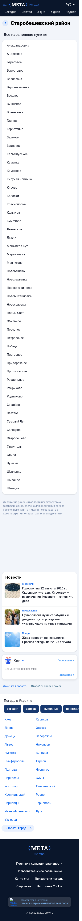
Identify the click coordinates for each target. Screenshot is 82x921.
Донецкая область (15, 686)
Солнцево (14, 430)
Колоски (13, 196)
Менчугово (15, 263)
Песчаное (13, 329)
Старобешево (16, 438)
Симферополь (15, 761)
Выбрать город (15, 828)
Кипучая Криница (19, 179)
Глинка (12, 120)
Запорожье (44, 736)
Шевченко (14, 471)
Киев (8, 719)
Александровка (18, 45)
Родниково (15, 396)
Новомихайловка (19, 296)
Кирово (12, 187)
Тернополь (43, 803)
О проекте (23, 886)
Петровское (15, 338)
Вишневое (14, 104)
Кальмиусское (17, 154)
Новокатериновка (19, 288)
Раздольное (15, 380)
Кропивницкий (15, 794)
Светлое (12, 413)
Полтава (11, 769)
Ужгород (11, 819)
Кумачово (14, 221)
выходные (51, 709)
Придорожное (17, 363)
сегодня (12, 709)
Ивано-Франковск (17, 811)
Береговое (14, 62)
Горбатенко (15, 129)
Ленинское (14, 229)
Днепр (9, 728)
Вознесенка (15, 112)
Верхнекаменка (18, 87)
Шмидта (13, 488)
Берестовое (15, 70)
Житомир (11, 786)
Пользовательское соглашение (39, 871)
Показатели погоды (49, 879)
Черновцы (12, 803)
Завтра (27, 12)
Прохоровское (17, 371)
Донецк (10, 736)
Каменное (14, 171)
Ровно (40, 794)
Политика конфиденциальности (39, 863)
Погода (33, 4)
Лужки (11, 237)
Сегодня (10, 12)
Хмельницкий (45, 786)
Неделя (70, 12)
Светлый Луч (16, 421)
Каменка (13, 162)
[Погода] (39, 847)
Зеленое (12, 137)
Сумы (40, 778)
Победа (12, 346)
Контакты (22, 879)
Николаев (43, 744)
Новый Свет (15, 313)
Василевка (14, 79)
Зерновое (13, 146)
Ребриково (14, 388)
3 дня (41, 12)
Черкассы (12, 778)
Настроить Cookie (49, 886)
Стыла (11, 455)
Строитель (14, 446)
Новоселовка (16, 304)
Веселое (12, 95)
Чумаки (12, 463)
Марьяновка (16, 254)
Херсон (41, 761)
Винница (42, 753)
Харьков (42, 719)
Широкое (13, 480)
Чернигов (42, 769)
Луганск (10, 753)
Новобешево (16, 271)
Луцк (39, 811)
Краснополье (16, 204)
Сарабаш (13, 405)
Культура (13, 212)
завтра (31, 709)
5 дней (55, 12)
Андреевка (14, 54)
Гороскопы (65, 660)
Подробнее (65, 674)
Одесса (41, 728)
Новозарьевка (17, 279)
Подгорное (14, 354)
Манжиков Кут (17, 246)
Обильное (14, 321)
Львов (9, 744)
